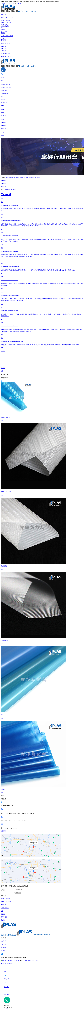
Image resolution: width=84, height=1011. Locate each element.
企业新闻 (3, 47)
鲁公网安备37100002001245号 (10, 960)
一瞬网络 (9, 963)
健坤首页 (5, 14)
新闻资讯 (5, 43)
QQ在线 (6, 1008)
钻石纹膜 (30, 177)
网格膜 (18, 177)
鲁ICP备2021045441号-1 (32, 960)
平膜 (2, 27)
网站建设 (3, 963)
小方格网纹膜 (5, 26)
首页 (2, 348)
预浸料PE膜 (9, 177)
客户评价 (3, 40)
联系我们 (19, 3)
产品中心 (7, 17)
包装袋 (3, 29)
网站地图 (3, 3)
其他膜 (3, 33)
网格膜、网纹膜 (5, 20)
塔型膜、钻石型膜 (6, 22)
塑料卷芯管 (4, 31)
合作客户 (7, 36)
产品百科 (3, 50)
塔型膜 (25, 177)
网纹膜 (21, 177)
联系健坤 (6, 56)
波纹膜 (39, 177)
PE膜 (14, 177)
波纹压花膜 (4, 24)
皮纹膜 (35, 177)
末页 (2, 371)
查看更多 (3, 831)
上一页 (3, 351)
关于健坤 (11, 3)
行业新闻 (3, 48)
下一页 (3, 368)
